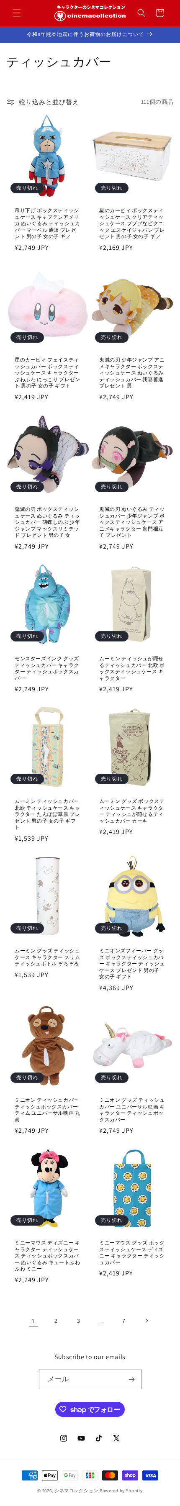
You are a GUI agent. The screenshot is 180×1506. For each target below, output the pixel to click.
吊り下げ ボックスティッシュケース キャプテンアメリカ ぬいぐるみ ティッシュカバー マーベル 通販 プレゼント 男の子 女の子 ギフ (47, 223)
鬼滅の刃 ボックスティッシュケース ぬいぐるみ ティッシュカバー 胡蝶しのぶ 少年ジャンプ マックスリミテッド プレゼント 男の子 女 (47, 522)
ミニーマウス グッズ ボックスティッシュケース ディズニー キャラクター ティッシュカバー (132, 1252)
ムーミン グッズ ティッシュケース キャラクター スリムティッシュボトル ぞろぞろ (47, 957)
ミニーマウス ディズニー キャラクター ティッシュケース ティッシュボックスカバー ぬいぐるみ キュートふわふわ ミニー (47, 1255)
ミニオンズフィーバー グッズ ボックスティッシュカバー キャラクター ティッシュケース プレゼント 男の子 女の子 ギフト (132, 963)
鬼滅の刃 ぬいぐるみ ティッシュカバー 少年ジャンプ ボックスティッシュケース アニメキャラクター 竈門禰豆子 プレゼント (132, 522)
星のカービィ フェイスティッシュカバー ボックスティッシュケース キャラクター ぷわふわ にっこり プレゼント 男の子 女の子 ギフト (47, 373)
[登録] (132, 1379)
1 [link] (33, 1321)
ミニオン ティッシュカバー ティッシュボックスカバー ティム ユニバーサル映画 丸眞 (47, 1110)
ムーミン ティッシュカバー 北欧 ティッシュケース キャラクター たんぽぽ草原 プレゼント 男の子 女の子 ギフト (47, 814)
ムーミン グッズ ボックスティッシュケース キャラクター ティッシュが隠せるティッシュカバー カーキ (132, 811)
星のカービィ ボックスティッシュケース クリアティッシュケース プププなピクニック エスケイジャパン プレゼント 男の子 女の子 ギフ (132, 223)
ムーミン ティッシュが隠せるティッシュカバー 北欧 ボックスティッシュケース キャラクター (132, 668)
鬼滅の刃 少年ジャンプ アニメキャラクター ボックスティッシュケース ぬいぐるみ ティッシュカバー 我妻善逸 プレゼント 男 (132, 373)
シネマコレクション (76, 1490)
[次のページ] (146, 1320)
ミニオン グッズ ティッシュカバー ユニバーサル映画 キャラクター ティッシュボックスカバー (132, 1110)
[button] (17, 13)
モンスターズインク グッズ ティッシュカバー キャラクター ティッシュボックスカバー (47, 668)
